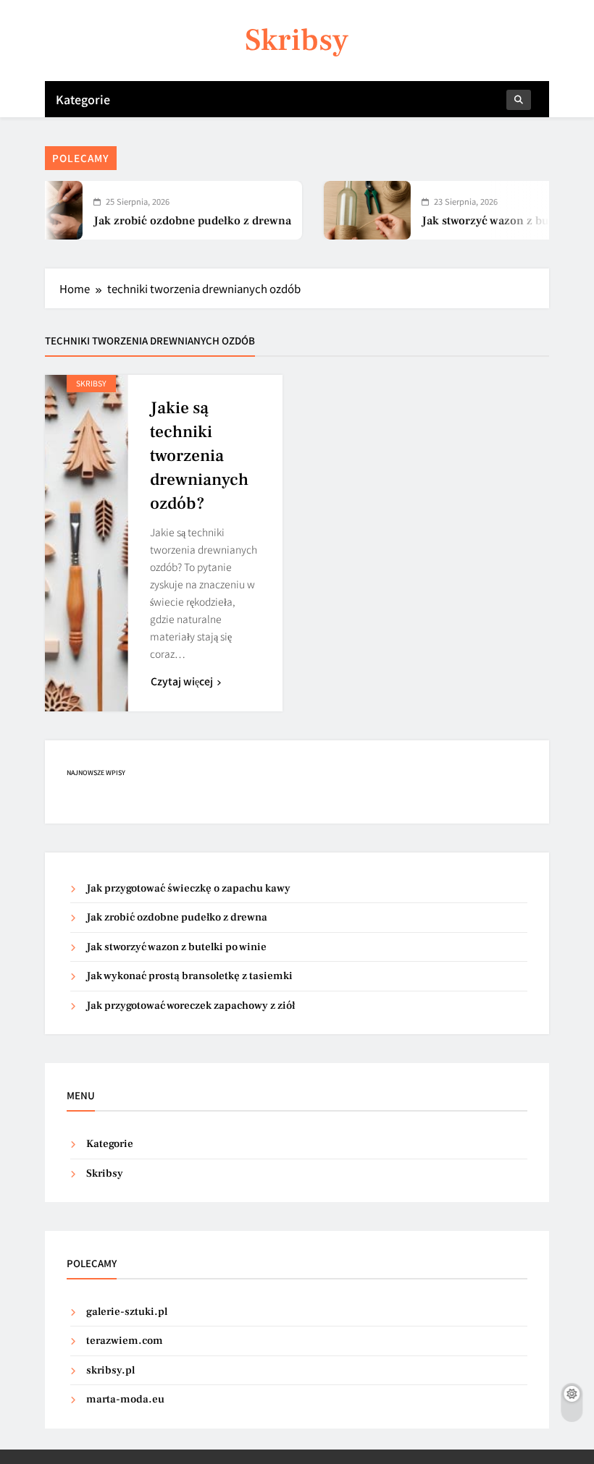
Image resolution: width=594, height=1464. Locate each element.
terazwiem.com (124, 1340)
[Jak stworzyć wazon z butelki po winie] (349, 210)
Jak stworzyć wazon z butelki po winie (176, 947)
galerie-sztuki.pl (126, 1312)
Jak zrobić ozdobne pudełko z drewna (175, 220)
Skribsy (296, 40)
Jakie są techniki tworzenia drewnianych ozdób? (199, 456)
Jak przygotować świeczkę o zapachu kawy (188, 888)
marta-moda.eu (125, 1399)
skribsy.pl (110, 1370)
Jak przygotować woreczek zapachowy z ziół (190, 1005)
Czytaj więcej (182, 681)
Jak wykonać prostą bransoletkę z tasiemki (189, 976)
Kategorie (83, 99)
